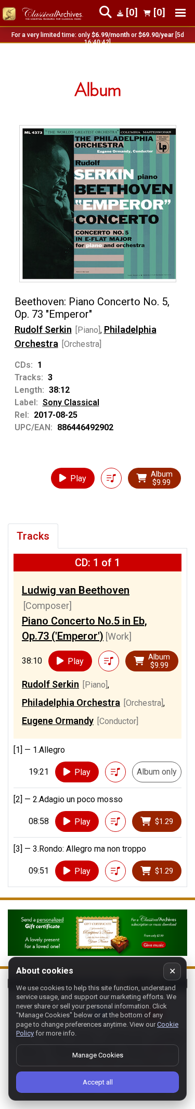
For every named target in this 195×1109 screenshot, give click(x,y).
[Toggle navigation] (180, 13)
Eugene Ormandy (58, 720)
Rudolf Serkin (43, 329)
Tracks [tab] (33, 536)
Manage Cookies (97, 1055)
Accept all (98, 1082)
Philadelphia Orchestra (71, 702)
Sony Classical (71, 402)
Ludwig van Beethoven (75, 590)
